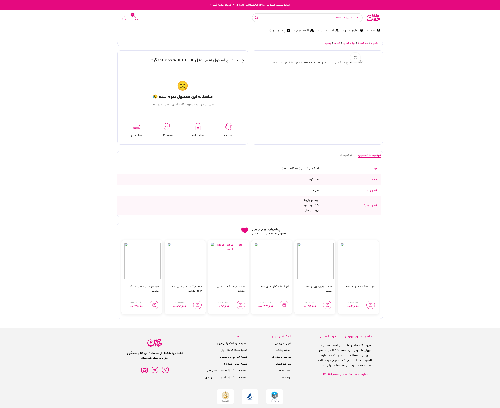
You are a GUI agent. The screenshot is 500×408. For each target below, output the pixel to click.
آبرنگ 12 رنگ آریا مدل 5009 (274, 287)
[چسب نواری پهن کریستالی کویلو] (315, 261)
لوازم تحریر (349, 43)
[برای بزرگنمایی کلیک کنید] (355, 57)
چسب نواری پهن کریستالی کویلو (317, 289)
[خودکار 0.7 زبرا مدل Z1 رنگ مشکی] (142, 261)
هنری (337, 43)
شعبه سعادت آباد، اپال (234, 350)
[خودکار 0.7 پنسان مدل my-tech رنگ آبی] (186, 261)
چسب (328, 43)
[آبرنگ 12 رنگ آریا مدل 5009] (272, 261)
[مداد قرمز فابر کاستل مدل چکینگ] (229, 261)
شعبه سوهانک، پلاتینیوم (232, 343)
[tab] (369, 155)
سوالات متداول (282, 364)
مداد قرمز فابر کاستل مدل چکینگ (231, 289)
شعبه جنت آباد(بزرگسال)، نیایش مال (226, 378)
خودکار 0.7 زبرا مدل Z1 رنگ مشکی (144, 289)
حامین (375, 43)
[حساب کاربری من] (124, 18)
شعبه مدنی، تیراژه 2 (235, 364)
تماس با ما (285, 371)
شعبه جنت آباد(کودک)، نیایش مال (227, 371)
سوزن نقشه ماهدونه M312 (360, 287)
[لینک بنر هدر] (250, 5)
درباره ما (286, 378)
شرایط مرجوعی (283, 343)
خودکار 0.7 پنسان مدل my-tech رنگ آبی (187, 289)
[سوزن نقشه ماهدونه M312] (359, 261)
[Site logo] (373, 17)
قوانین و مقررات (281, 357)
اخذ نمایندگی (283, 350)
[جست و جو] (256, 17)
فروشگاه (363, 43)
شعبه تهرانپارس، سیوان (233, 357)
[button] (370, 305)
